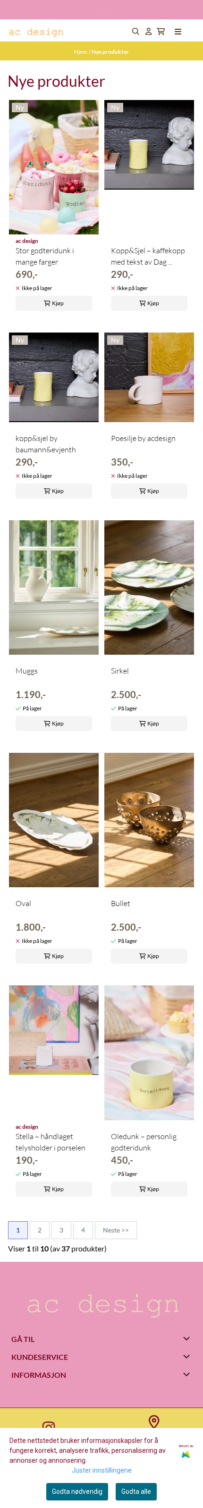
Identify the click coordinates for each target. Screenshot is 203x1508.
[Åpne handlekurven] (160, 31)
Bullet (120, 903)
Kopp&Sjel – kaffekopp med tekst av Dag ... (148, 256)
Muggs (27, 670)
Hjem (80, 51)
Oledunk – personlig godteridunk (144, 1142)
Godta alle (136, 1491)
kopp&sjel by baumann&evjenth (46, 443)
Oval (23, 903)
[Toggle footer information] (188, 1338)
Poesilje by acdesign (143, 438)
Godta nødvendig (77, 1491)
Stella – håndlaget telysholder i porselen (50, 1142)
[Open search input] (135, 31)
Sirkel (120, 670)
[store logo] (37, 31)
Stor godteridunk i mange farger (45, 256)
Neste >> (116, 1230)
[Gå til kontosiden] (148, 31)
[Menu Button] (178, 31)
